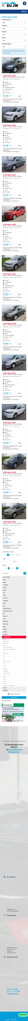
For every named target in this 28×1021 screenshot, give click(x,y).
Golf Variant (5, 653)
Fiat (4, 592)
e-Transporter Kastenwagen (9, 649)
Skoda (5, 629)
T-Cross (4, 665)
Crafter (4, 645)
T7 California (6, 669)
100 (16, 554)
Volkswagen (7, 637)
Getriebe (4, 31)
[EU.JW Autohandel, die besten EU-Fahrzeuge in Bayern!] (10, 4)
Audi (4, 579)
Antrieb (4, 37)
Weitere (5, 690)
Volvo (5, 687)
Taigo (4, 675)
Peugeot (5, 621)
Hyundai (5, 600)
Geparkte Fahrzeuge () (14, 694)
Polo (4, 663)
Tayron (4, 677)
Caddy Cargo (5, 641)
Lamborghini (7, 608)
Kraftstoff (4, 25)
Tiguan (4, 679)
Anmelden (7, 1019)
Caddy (4, 639)
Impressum (13, 1019)
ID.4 (4, 657)
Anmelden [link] (14, 697)
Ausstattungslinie (6, 43)
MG (4, 613)
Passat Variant (6, 661)
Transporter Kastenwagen (8, 685)
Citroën (5, 585)
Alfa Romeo (6, 577)
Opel (4, 618)
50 (13, 554)
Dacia (4, 590)
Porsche (5, 624)
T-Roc (4, 667)
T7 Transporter (6, 673)
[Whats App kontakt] (23, 1015)
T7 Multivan (5, 671)
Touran (4, 683)
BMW (4, 582)
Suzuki (5, 631)
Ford (4, 595)
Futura (5, 598)
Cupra (5, 587)
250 (20, 554)
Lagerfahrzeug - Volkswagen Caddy (14, 80)
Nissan (5, 616)
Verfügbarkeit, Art (6, 19)
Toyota (5, 634)
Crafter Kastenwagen (7, 647)
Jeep (4, 603)
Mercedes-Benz (7, 611)
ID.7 (4, 659)
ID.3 (4, 655)
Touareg (4, 681)
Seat (4, 626)
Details (19, 96)
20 (10, 554)
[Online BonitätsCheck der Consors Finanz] (13, 712)
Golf (4, 651)
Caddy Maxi (5, 643)
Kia (4, 605)
